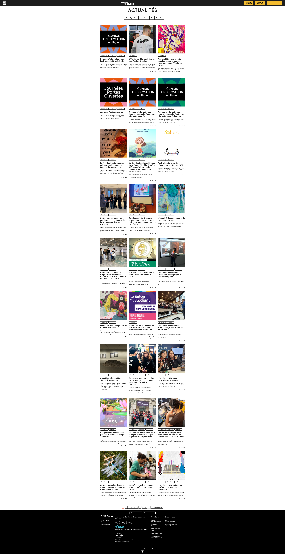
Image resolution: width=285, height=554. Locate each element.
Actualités (167, 523)
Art (112, 55)
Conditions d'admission (170, 521)
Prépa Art (153, 520)
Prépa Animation (154, 523)
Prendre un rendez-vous (149, 512)
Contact (118, 545)
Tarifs (166, 520)
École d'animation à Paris (170, 527)
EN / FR (166, 545)
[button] (142, 553)
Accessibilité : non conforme (154, 545)
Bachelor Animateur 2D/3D (156, 533)
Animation (120, 55)
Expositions (104, 374)
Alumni (133, 159)
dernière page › (158, 507)
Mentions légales (143, 545)
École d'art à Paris (169, 525)
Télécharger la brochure (136, 512)
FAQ (163, 545)
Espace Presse (135, 545)
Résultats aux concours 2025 (171, 524)
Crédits (122, 545)
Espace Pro (128, 545)
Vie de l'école (104, 55)
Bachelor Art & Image (155, 528)
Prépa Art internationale (156, 521)
